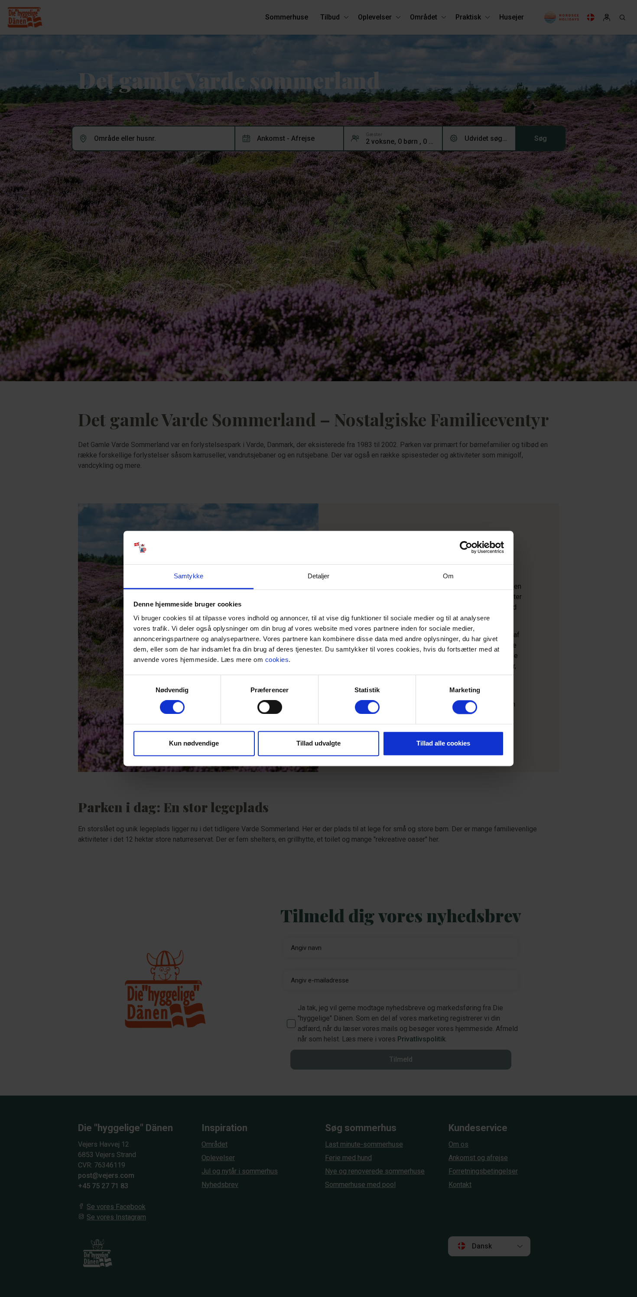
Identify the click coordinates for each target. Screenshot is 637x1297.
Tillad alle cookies (443, 743)
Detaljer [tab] (319, 576)
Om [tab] (448, 576)
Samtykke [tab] (188, 576)
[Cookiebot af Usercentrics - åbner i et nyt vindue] (466, 547)
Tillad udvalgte (318, 743)
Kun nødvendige (194, 743)
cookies (277, 659)
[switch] (269, 707)
